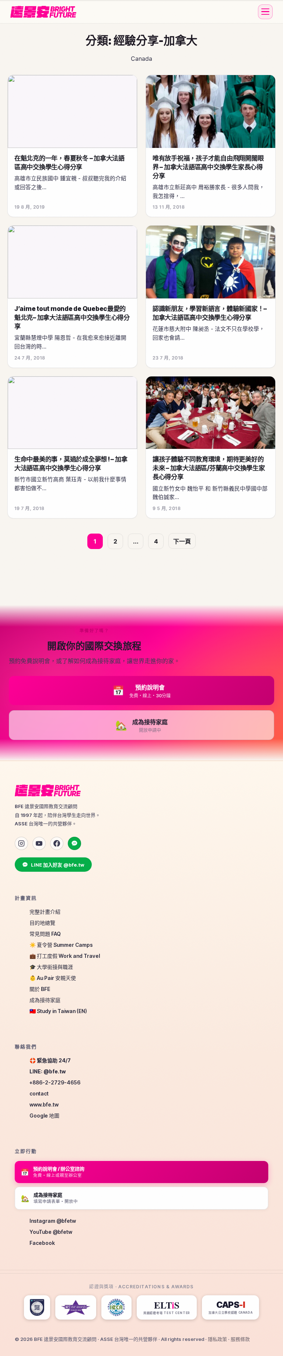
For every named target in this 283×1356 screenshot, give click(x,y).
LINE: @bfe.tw (47, 1071)
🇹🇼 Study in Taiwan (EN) (58, 1011)
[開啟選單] (265, 11)
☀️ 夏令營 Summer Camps (61, 945)
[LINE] (74, 843)
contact (39, 1093)
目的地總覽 (42, 923)
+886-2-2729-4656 (54, 1082)
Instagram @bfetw (52, 1221)
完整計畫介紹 (44, 912)
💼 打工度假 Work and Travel (64, 956)
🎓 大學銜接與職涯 (51, 967)
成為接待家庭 (44, 1000)
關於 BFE (39, 989)
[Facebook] (56, 843)
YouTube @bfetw (50, 1232)
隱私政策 (217, 1339)
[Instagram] (21, 843)
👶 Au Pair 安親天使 (52, 978)
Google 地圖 (44, 1115)
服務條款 (240, 1339)
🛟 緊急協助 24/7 (50, 1060)
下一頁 (182, 541)
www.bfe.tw (44, 1104)
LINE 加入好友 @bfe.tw (57, 865)
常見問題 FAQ (45, 934)
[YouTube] (39, 843)
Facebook (42, 1243)
